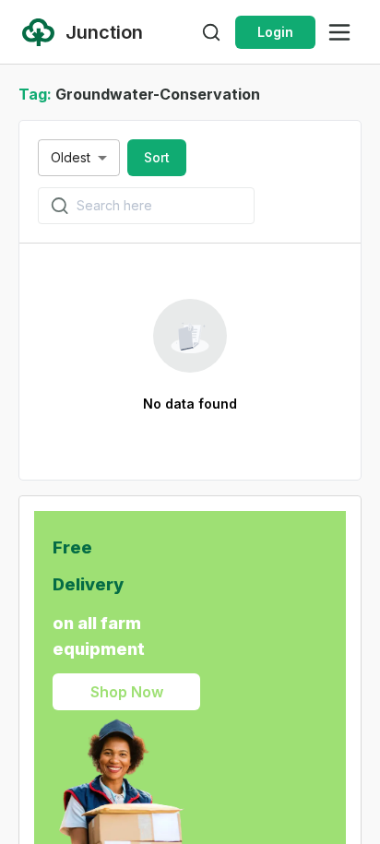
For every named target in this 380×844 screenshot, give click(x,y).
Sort (157, 157)
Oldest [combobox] (70, 157)
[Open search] (211, 32)
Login (275, 32)
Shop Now (126, 692)
